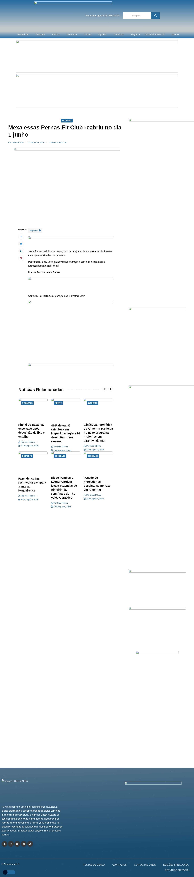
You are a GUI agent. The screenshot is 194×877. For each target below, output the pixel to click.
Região (134, 34)
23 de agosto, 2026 (95, 498)
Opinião (102, 34)
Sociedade (23, 34)
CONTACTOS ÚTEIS (145, 865)
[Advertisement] (157, 274)
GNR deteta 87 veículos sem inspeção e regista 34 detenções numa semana (65, 433)
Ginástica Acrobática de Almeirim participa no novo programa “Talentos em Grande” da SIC (98, 432)
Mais (174, 34)
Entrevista (118, 34)
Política (56, 34)
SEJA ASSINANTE (154, 34)
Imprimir (34, 230)
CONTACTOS (119, 865)
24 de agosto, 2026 (29, 445)
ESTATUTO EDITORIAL (177, 870)
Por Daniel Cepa (93, 495)
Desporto (40, 34)
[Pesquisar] (155, 15)
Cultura (87, 34)
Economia (72, 34)
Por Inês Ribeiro (28, 442)
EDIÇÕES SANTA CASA (176, 865)
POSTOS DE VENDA (94, 865)
